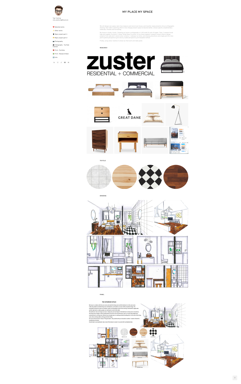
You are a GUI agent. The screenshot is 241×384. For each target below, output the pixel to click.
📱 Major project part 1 (60, 34)
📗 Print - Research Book (61, 54)
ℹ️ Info (55, 57)
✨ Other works (58, 30)
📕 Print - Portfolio (59, 50)
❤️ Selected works (58, 27)
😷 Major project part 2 (60, 37)
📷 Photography (58, 41)
